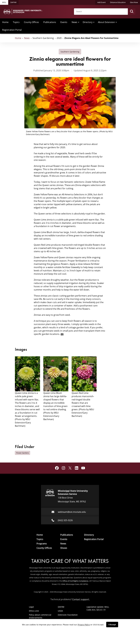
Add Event (101, 2)
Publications (49, 22)
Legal (31, 607)
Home (5, 22)
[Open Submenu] (78, 22)
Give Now (134, 2)
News (74, 22)
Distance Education (118, 2)
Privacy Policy (84, 624)
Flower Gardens (22, 453)
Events (63, 22)
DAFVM (13, 2)
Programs (42, 543)
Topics (16, 22)
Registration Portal (12, 29)
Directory (87, 22)
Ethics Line (34, 610)
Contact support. (81, 599)
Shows (63, 547)
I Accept (112, 624)
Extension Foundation (68, 614)
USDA (60, 610)
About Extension (106, 22)
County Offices (31, 22)
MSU (4, 2)
